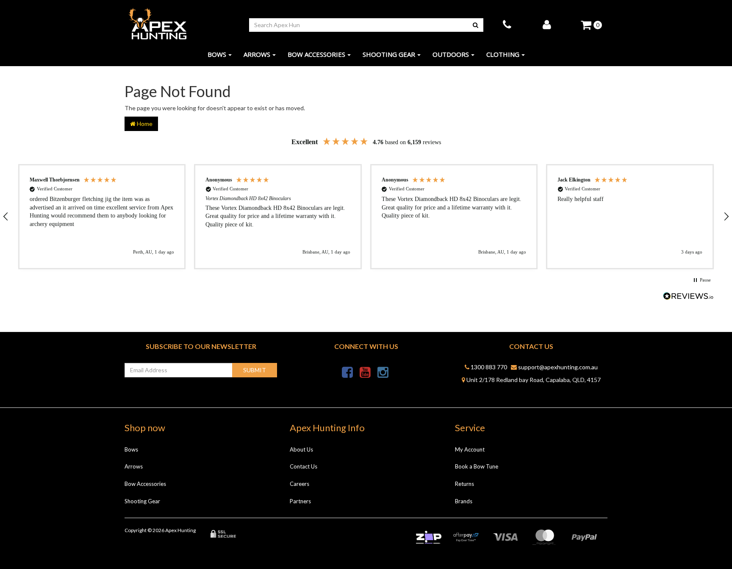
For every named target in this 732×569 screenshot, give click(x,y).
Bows (217, 54)
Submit (254, 370)
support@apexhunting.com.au (557, 367)
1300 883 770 (488, 367)
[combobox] (359, 25)
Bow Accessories (316, 54)
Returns (464, 483)
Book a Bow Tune (476, 466)
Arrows (257, 54)
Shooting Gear (389, 54)
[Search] (475, 25)
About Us (301, 449)
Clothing (502, 54)
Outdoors (451, 54)
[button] (102, 216)
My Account (470, 449)
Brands (463, 501)
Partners (300, 501)
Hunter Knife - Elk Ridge (53, 536)
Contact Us (303, 466)
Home (144, 123)
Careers (299, 483)
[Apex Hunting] (158, 24)
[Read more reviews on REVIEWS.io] (688, 297)
